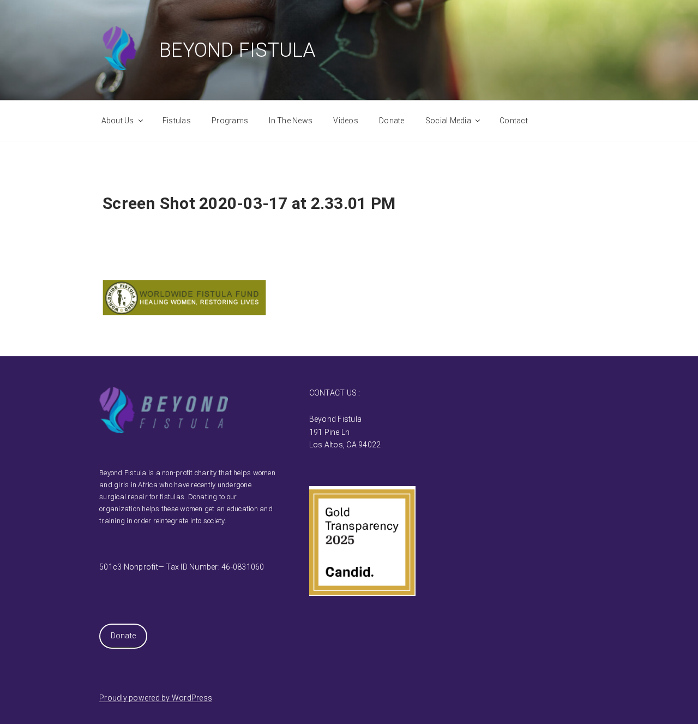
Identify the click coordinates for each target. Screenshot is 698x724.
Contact (514, 120)
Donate (392, 120)
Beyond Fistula (237, 50)
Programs (230, 120)
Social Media (448, 120)
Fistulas (177, 120)
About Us (117, 120)
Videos (345, 120)
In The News (290, 120)
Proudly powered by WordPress (155, 697)
